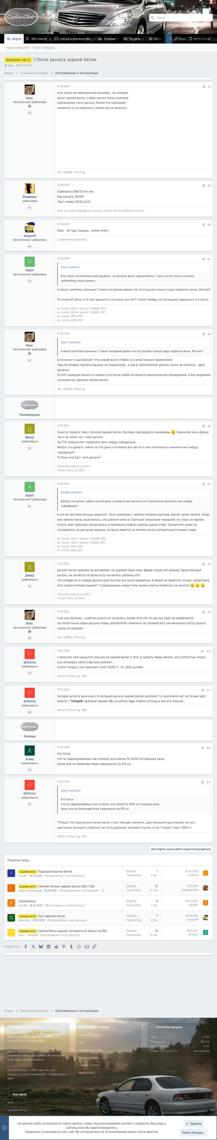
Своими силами (89, 1058)
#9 (209, 612)
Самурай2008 (189, 890)
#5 (209, 334)
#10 (209, 651)
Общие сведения (90, 1035)
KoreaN (22, 876)
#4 (209, 259)
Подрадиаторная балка (55, 871)
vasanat (193, 875)
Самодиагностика (90, 1050)
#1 (209, 87)
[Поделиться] (204, 87)
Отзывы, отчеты (89, 1065)
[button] (50, 39)
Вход (10, 1102)
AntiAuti (193, 934)
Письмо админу (17, 1110)
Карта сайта (87, 1073)
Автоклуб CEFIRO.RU (26, 1027)
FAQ (81, 1043)
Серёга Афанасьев (30, 890)
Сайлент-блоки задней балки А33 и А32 (66, 886)
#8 (209, 564)
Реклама (30, 736)
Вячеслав (24, 920)
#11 (209, 690)
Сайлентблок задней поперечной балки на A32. (72, 931)
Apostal (22, 905)
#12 (209, 748)
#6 (209, 426)
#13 (209, 782)
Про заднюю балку (51, 916)
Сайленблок (27, 901)
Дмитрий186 (202, 1051)
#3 (209, 225)
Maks (21, 935)
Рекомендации (29, 415)
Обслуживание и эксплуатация (64, 876)
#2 (209, 186)
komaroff (192, 920)
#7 (209, 484)
